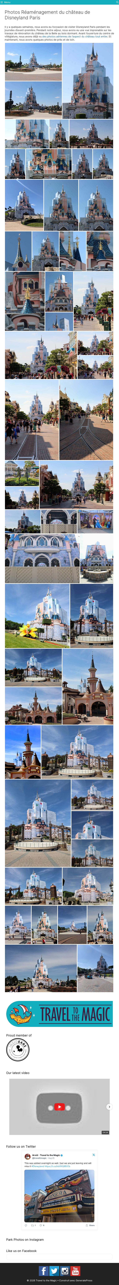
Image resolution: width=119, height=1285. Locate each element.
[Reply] (25, 1225)
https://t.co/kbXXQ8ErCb (57, 1166)
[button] (9, 1106)
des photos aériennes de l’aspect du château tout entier (74, 36)
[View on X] (93, 1154)
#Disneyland (37, 1166)
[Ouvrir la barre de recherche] (117, 2)
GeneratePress (84, 1280)
